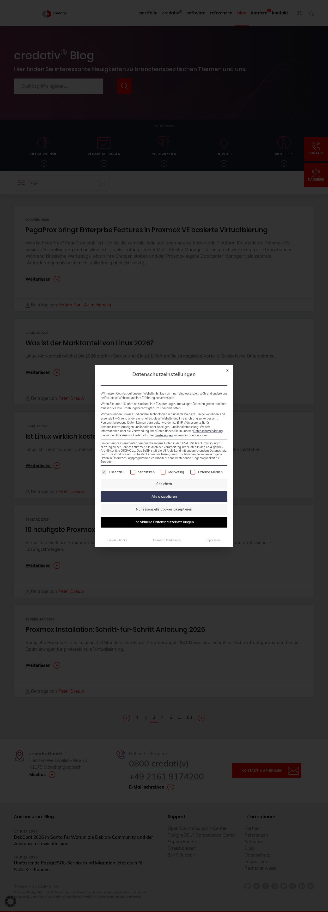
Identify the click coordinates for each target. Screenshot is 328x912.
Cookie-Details (117, 540)
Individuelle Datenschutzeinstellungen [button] (164, 522)
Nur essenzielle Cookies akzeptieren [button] (164, 509)
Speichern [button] (164, 484)
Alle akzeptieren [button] (164, 496)
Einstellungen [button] (164, 435)
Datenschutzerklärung (208, 431)
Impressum (213, 540)
